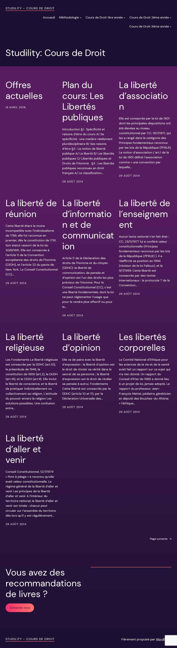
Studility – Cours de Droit (30, 8)
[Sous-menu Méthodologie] (81, 17)
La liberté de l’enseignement (144, 214)
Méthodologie (69, 17)
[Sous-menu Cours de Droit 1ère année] (124, 17)
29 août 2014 (72, 181)
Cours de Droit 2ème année (149, 17)
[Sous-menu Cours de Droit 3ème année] (170, 26)
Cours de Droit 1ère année (104, 17)
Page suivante (160, 539)
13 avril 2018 (16, 107)
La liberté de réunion (31, 208)
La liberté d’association (143, 96)
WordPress (163, 639)
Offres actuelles (24, 90)
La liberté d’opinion (81, 342)
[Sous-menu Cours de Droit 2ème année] (170, 17)
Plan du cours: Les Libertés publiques (83, 101)
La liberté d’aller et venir (25, 449)
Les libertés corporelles (142, 342)
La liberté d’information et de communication (88, 225)
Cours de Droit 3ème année (149, 26)
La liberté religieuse (25, 342)
